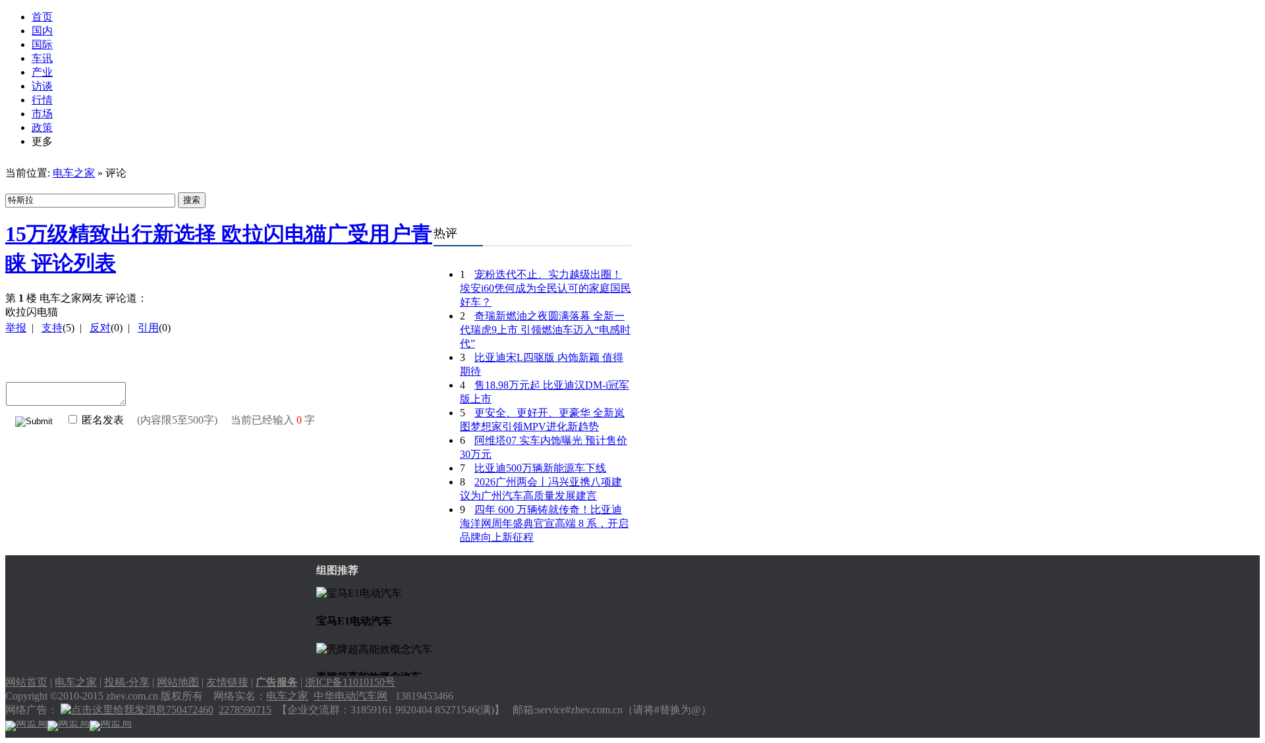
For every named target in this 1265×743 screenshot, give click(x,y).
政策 (42, 127)
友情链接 (227, 682)
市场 (42, 113)
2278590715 (245, 709)
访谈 (42, 86)
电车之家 (74, 173)
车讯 (42, 58)
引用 (148, 327)
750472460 (189, 709)
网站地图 (178, 682)
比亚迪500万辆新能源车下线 (540, 468)
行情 (42, 99)
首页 (42, 16)
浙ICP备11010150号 (350, 682)
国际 (42, 44)
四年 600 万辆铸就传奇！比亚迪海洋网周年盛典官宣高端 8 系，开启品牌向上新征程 (544, 523)
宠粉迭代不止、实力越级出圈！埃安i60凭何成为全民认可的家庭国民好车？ (545, 288)
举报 (15, 327)
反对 (100, 327)
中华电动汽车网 (350, 696)
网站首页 (26, 682)
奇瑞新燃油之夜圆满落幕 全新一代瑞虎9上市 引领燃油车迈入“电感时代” (545, 329)
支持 (52, 327)
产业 (42, 72)
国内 (42, 30)
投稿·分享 (127, 682)
